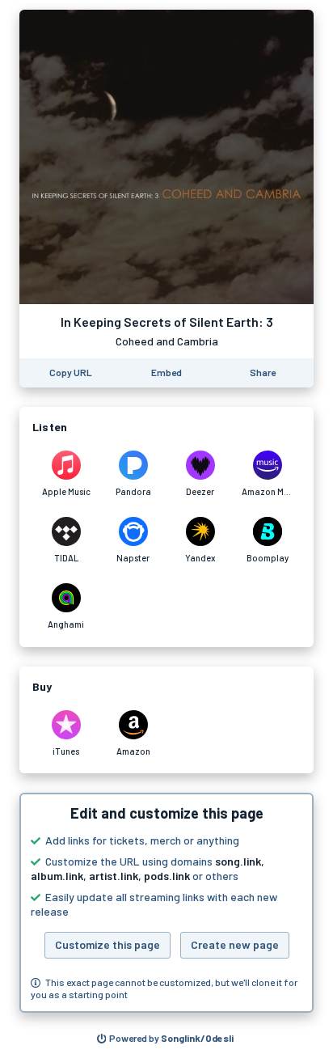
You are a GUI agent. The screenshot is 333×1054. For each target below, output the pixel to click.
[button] (166, 902)
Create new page (235, 944)
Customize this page (107, 944)
